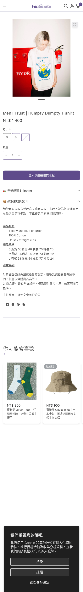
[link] (4, 354)
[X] (13, 304)
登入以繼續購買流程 (42, 175)
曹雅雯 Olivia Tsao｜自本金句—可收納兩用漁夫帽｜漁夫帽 (61, 413)
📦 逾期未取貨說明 (15, 201)
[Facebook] (7, 304)
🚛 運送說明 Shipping (17, 190)
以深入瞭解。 (47, 551)
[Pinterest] (18, 304)
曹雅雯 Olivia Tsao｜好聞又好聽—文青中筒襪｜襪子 (22, 413)
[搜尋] (66, 6)
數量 (5, 147)
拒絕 (39, 572)
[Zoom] (75, 24)
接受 (39, 562)
